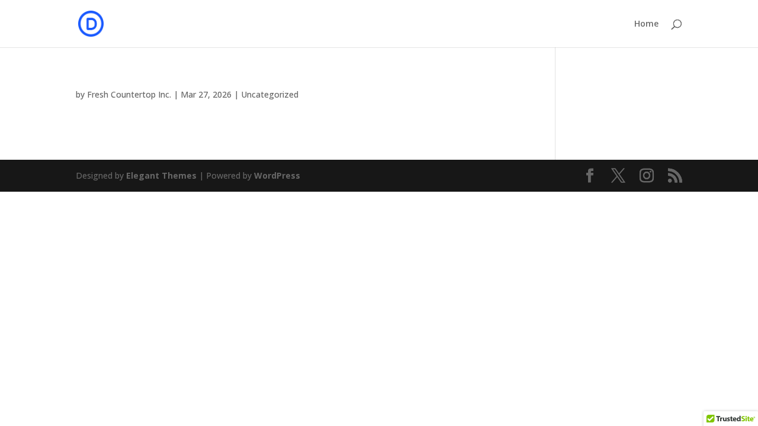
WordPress (277, 175)
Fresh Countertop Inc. (129, 94)
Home (646, 24)
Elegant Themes (161, 175)
